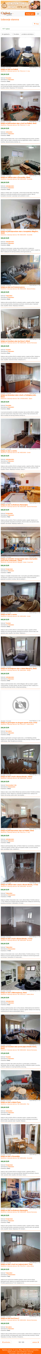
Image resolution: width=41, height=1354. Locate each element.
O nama (15, 1350)
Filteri (37, 24)
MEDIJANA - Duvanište (26, 179)
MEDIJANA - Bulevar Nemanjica (28, 343)
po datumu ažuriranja (27, 34)
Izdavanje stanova (12, 71)
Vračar (24, 562)
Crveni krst (30, 562)
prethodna (7, 1342)
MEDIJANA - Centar (25, 452)
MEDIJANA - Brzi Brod (26, 778)
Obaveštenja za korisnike (30, 1350)
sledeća (34, 1342)
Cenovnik (30, 1352)
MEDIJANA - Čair (24, 1104)
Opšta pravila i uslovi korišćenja (17, 1352)
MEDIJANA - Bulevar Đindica (27, 289)
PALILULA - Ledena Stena (27, 724)
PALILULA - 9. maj (25, 71)
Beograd (20, 562)
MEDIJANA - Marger (25, 670)
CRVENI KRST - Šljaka (26, 398)
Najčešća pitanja (7, 1350)
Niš (18, 71)
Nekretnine (3, 71)
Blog (20, 1350)
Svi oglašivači (5, 34)
